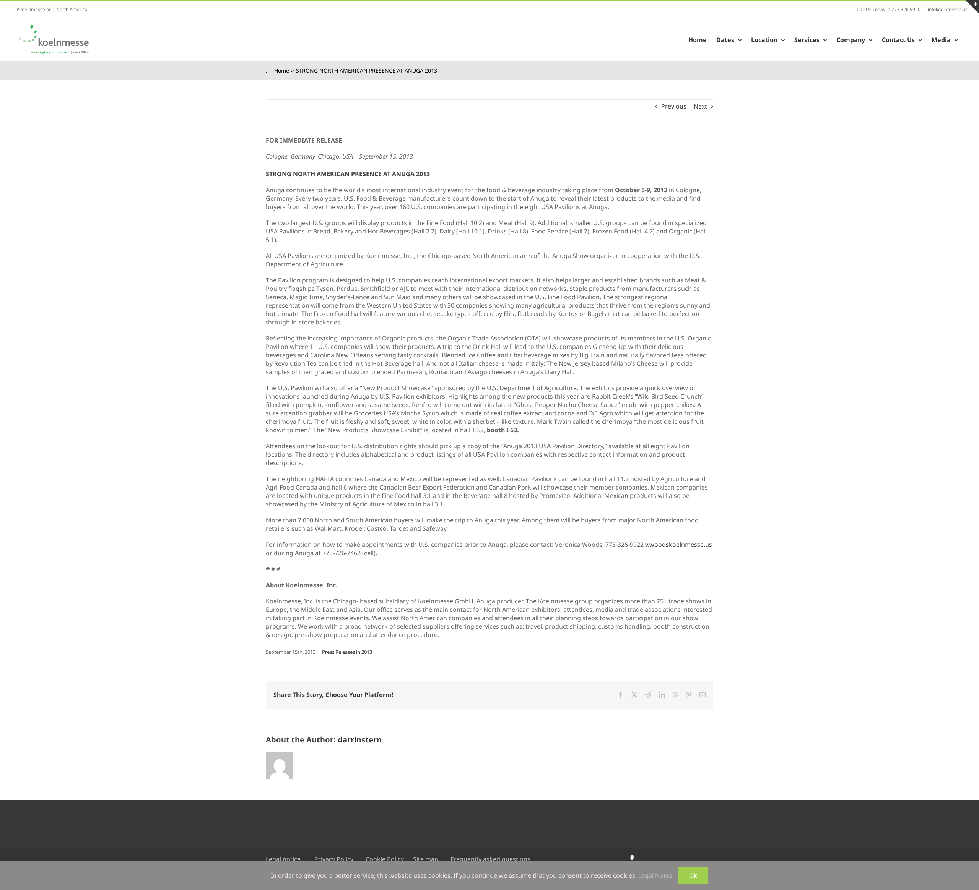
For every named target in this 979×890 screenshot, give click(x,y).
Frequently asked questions (490, 859)
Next (700, 106)
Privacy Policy (333, 859)
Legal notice (283, 859)
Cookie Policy (385, 859)
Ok (693, 875)
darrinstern (360, 739)
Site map (425, 859)
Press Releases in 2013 (347, 651)
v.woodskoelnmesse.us (678, 544)
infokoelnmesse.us (948, 9)
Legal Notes (655, 875)
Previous (673, 106)
